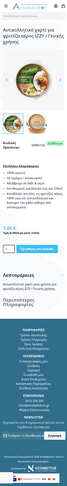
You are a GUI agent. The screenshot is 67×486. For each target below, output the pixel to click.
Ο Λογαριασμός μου (33, 361)
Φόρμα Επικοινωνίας (34, 410)
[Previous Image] (6, 79)
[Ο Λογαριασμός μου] (56, 6)
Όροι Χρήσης (33, 344)
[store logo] (30, 5)
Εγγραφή (33, 370)
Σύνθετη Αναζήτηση (33, 388)
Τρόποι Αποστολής (33, 335)
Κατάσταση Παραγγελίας (33, 384)
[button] (13, 123)
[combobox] (33, 16)
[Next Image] (60, 79)
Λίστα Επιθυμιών (33, 379)
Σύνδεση (33, 366)
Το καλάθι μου (33, 375)
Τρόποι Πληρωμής (33, 340)
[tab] (33, 275)
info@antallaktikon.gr (34, 405)
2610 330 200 (34, 401)
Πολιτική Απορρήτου (33, 349)
